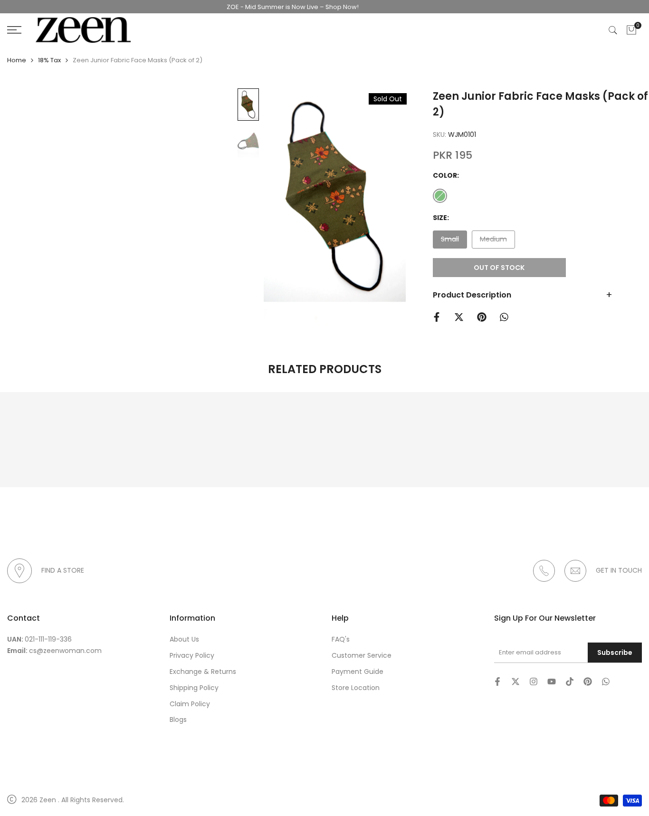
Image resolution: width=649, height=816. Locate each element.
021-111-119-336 (48, 639)
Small (452, 241)
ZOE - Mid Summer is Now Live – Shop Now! (283, 6)
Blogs (178, 719)
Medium (493, 241)
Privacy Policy (192, 655)
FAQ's (341, 639)
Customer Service (361, 655)
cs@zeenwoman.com (65, 650)
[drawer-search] (613, 30)
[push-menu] (14, 29)
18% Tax (49, 60)
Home (16, 60)
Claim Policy (190, 704)
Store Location (356, 687)
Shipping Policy (194, 687)
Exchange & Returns (203, 671)
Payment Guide (357, 671)
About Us (184, 639)
